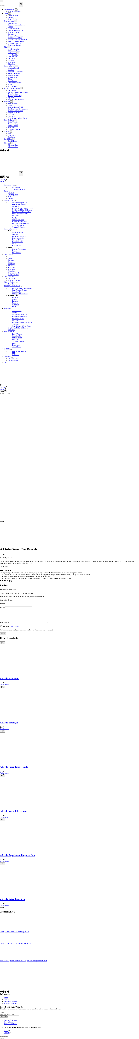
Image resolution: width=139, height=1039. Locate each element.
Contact (6, 999)
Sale (5, 362)
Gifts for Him (8, 276)
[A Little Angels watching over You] (15, 851)
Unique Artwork (9, 185)
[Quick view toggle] (2, 642)
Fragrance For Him (14, 280)
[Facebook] (1, 177)
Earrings (11, 262)
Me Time (15, 320)
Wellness (7, 308)
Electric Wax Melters (19, 204)
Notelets (10, 198)
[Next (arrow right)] (3, 1038)
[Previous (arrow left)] (1, 1038)
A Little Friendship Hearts (14, 767)
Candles (14, 218)
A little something (13, 275)
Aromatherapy (16, 311)
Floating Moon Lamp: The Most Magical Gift (14, 932)
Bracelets (11, 260)
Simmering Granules (18, 225)
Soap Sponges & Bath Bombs (21, 326)
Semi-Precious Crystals (19, 290)
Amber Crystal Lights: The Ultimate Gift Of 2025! (16, 943)
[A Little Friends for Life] (15, 895)
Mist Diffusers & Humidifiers (21, 212)
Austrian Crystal (17, 232)
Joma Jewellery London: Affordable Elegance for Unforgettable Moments (23, 961)
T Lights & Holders (18, 227)
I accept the (10, 626)
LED (13, 353)
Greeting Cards (13, 195)
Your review (4, 622)
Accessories (12, 265)
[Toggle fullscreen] (3, 1036)
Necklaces (15, 305)
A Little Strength (9, 722)
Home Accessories (18, 238)
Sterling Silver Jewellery (20, 294)
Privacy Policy (14, 626)
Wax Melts (15, 215)
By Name (15, 297)
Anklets (10, 258)
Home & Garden (9, 229)
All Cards (11, 193)
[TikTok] (6, 177)
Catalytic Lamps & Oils (19, 203)
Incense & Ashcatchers (19, 221)
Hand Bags (11, 264)
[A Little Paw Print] (15, 674)
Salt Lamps (15, 324)
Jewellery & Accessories (12, 286)
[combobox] (9, 175)
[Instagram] (3, 177)
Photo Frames (16, 245)
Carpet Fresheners (18, 220)
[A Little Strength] (15, 718)
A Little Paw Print (9, 678)
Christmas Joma (13, 360)
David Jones (16, 345)
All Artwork (16, 187)
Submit (3, 633)
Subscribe (4, 1016)
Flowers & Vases (17, 240)
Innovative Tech (17, 242)
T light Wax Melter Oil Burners (22, 210)
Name (2, 604)
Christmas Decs (13, 358)
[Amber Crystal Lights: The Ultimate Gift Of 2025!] (7, 941)
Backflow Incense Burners (20, 223)
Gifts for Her (8, 254)
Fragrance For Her (14, 273)
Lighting (7, 349)
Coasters (15, 234)
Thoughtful (11, 271)
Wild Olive (15, 339)
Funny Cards (12, 196)
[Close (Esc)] (7, 1036)
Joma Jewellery (17, 292)
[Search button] (21, 173)
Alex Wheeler (16, 347)
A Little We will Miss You (13, 811)
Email (2, 607)
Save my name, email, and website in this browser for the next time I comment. (27, 630)
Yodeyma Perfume (18, 341)
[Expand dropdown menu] (16, 185)
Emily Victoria (17, 334)
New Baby (11, 284)
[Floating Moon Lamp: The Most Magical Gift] (7, 930)
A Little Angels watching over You (17, 855)
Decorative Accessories (19, 236)
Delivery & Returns (10, 1001)
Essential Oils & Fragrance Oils (22, 208)
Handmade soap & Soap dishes (22, 322)
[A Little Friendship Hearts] (15, 762)
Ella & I (14, 343)
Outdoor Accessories (19, 249)
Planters (14, 251)
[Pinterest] (8, 177)
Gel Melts (15, 206)
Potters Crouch (17, 338)
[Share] (5, 1036)
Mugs (14, 243)
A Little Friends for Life (12, 899)
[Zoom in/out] (1, 1036)
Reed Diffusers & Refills (20, 214)
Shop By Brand (9, 331)
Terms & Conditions (10, 1003)
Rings (14, 306)
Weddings (11, 269)
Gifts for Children (9, 282)
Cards (6, 191)
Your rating (4, 600)
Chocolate (11, 278)
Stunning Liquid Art (18, 189)
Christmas (7, 357)
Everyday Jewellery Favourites (22, 288)
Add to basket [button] (4, 684)
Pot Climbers (16, 253)
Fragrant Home (9, 200)
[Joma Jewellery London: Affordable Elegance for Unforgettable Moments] (7, 959)
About (6, 998)
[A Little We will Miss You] (15, 807)
